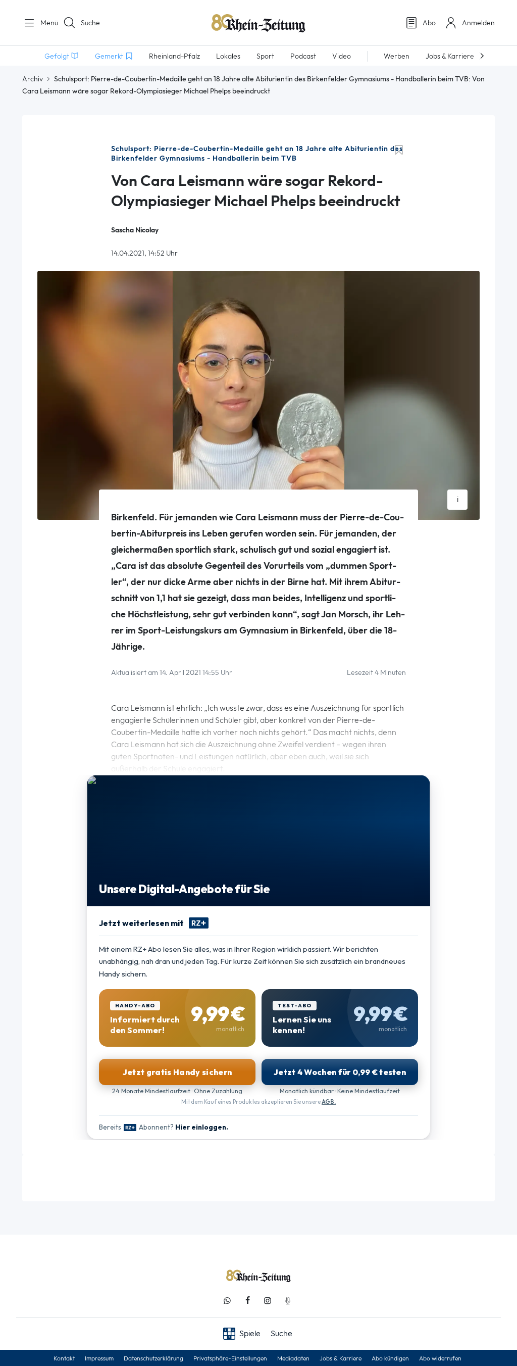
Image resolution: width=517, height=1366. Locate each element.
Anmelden (478, 22)
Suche (90, 22)
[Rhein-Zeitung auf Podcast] (288, 1300)
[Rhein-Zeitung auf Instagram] (268, 1300)
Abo (429, 22)
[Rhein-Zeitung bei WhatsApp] (227, 1300)
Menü (45, 22)
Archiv (32, 78)
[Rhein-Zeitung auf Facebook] (247, 1300)
